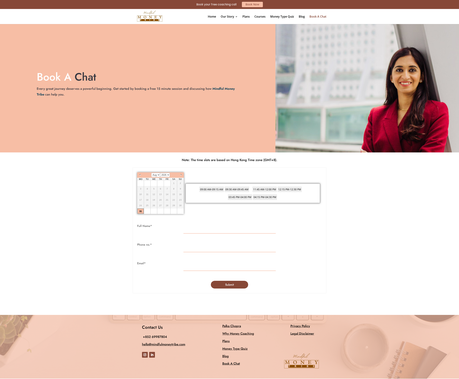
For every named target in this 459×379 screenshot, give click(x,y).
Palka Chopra (231, 326)
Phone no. (144, 245)
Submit (229, 285)
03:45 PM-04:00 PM (240, 197)
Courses (260, 16)
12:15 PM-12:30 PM (289, 189)
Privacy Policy (300, 326)
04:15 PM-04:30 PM (265, 197)
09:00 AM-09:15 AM (211, 189)
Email (141, 263)
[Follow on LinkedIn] (152, 355)
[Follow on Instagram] (145, 355)
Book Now (252, 4)
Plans (246, 16)
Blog (302, 16)
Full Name (144, 226)
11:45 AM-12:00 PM (264, 189)
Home (212, 16)
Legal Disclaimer (302, 333)
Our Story (227, 16)
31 (140, 211)
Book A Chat (317, 16)
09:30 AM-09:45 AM (237, 189)
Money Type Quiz (282, 16)
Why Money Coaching (238, 333)
